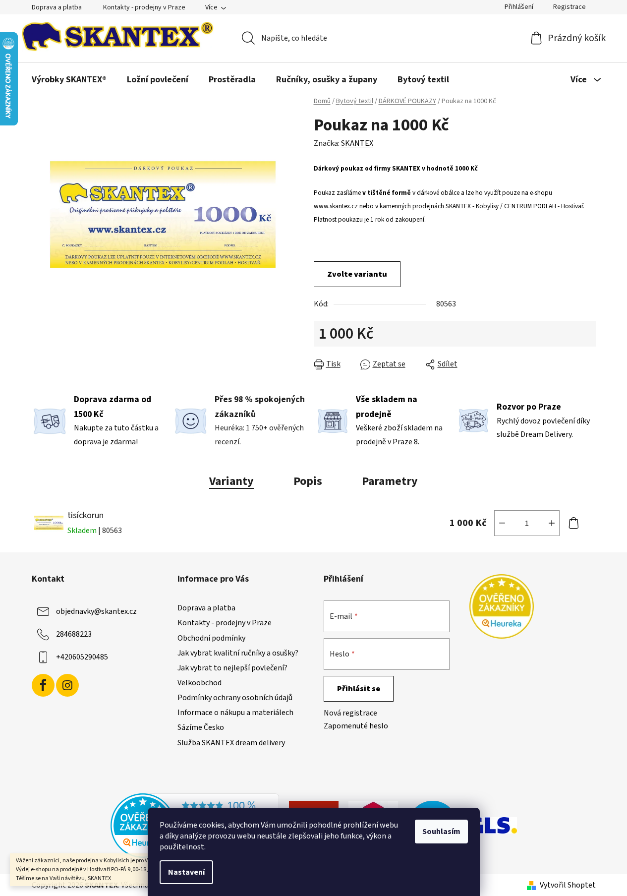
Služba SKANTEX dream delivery (231, 742)
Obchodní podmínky (211, 638)
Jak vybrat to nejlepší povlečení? (232, 667)
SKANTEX (357, 143)
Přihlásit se (358, 688)
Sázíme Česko (200, 727)
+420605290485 (82, 657)
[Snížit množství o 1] (502, 523)
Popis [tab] (307, 481)
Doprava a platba (57, 7)
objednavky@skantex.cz (96, 611)
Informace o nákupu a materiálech (235, 712)
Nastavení (186, 872)
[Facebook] (43, 685)
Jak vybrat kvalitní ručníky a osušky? (237, 653)
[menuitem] (69, 80)
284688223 (74, 634)
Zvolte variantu (357, 274)
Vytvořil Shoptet (568, 885)
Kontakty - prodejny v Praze (144, 7)
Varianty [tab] (231, 481)
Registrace (569, 7)
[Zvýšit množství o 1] (551, 523)
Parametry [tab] (390, 481)
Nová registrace (350, 713)
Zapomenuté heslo (356, 725)
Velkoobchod (199, 682)
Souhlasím (441, 831)
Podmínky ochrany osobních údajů (234, 697)
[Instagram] (67, 685)
